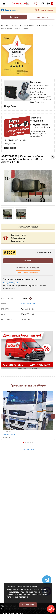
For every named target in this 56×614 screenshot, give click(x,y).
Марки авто (42, 17)
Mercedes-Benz (28, 303)
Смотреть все (28, 449)
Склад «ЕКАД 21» (10, 282)
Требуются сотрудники (36, 119)
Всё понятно (28, 604)
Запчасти (14, 17)
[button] (53, 416)
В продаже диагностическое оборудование (39, 85)
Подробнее (10, 106)
